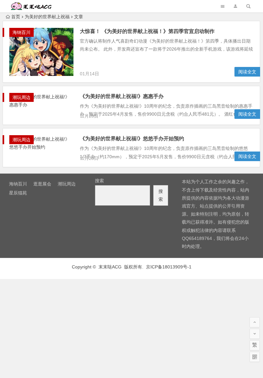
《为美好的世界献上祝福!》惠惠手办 (122, 96)
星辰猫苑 (18, 192)
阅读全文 (247, 71)
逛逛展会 (42, 183)
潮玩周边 (21, 97)
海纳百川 (21, 32)
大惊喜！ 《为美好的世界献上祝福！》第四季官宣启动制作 (147, 31)
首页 (15, 16)
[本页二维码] (255, 357)
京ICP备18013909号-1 (168, 266)
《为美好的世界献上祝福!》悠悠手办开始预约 (132, 138)
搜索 (99, 180)
